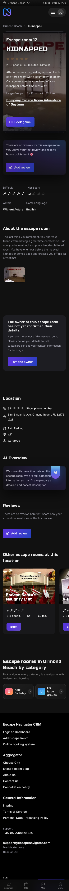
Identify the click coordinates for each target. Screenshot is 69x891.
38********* (15, 408)
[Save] (39, 574)
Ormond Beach (12, 26)
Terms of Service (15, 811)
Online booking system (19, 744)
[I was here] (48, 574)
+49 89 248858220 (54, 2)
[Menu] (57, 12)
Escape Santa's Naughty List (21, 597)
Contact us (10, 781)
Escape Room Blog (16, 769)
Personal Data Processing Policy (25, 818)
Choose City (11, 762)
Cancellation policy (16, 787)
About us (9, 775)
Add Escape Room (15, 738)
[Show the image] (14, 275)
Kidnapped (35, 26)
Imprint (8, 805)
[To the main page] (7, 12)
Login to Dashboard (16, 732)
